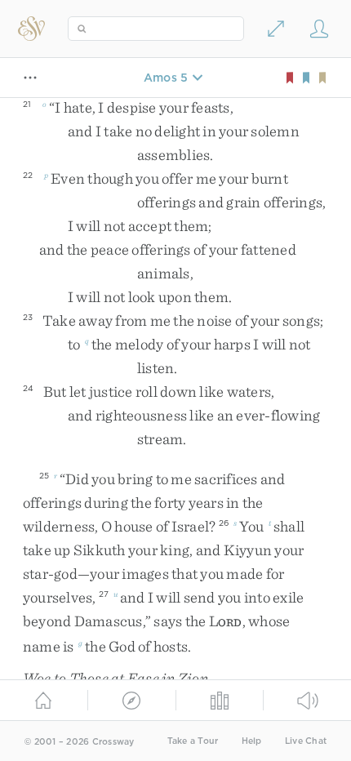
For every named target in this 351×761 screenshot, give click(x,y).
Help (252, 741)
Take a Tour (193, 741)
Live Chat (306, 741)
